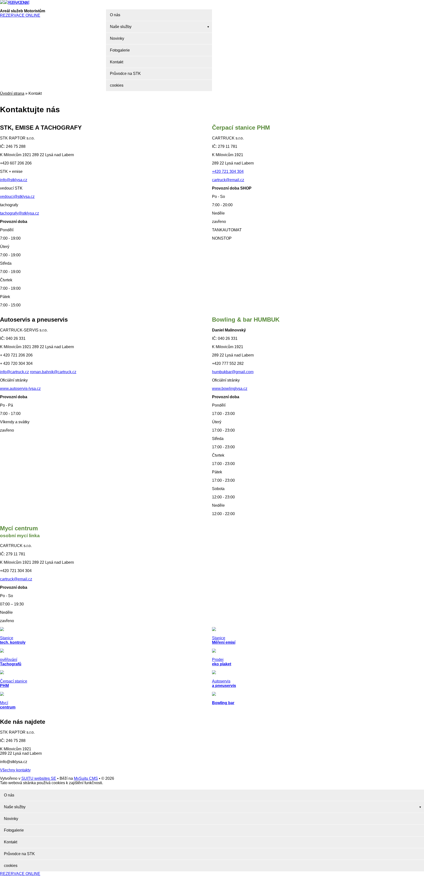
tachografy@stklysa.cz (19, 213)
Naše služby (121, 27)
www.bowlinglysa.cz (229, 388)
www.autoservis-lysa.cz (20, 388)
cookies (116, 85)
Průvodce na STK (125, 73)
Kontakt (116, 62)
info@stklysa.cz (13, 180)
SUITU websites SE (38, 778)
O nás (115, 15)
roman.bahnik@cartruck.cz (53, 372)
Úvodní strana (12, 93)
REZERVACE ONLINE (18, 2)
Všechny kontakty (15, 770)
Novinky (117, 38)
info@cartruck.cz (14, 372)
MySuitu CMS (86, 778)
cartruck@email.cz (228, 180)
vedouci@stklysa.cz (17, 196)
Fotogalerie (120, 50)
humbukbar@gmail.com (232, 372)
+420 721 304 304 (228, 171)
